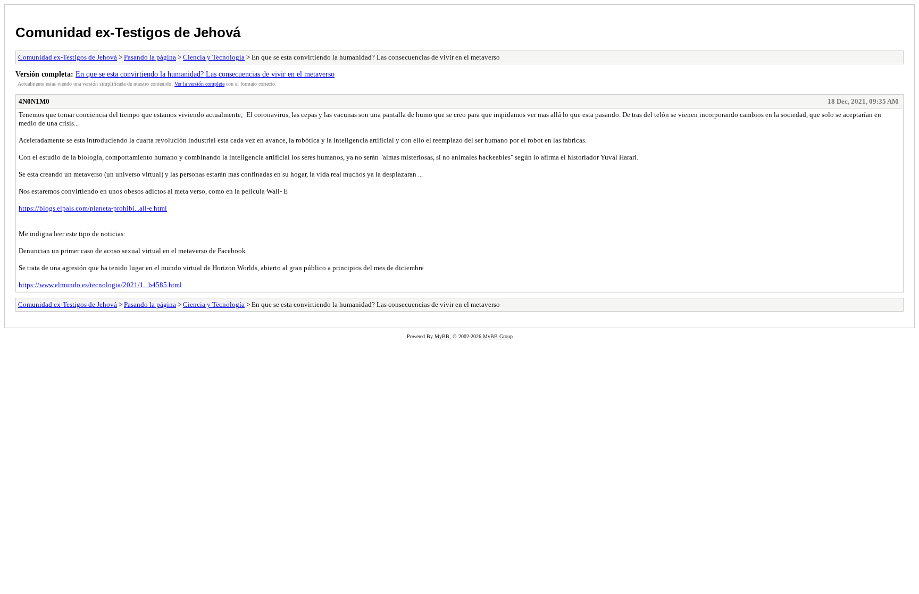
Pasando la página (150, 57)
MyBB (442, 336)
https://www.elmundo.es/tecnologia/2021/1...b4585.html (100, 285)
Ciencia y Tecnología (214, 57)
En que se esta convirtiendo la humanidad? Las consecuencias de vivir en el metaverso (205, 74)
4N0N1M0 (34, 101)
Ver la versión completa (199, 84)
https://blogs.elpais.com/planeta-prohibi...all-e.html (93, 208)
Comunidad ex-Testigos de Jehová (127, 32)
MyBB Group (498, 336)
